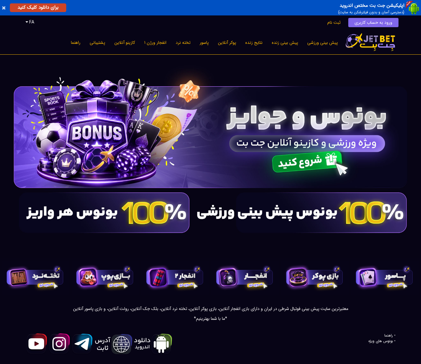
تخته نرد (183, 42)
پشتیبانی (97, 42)
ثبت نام (334, 22)
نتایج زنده (254, 42)
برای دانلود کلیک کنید (38, 7)
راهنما (75, 42)
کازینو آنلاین (124, 42)
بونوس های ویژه (380, 341)
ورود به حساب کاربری (373, 22)
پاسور (204, 42)
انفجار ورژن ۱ (155, 42)
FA (31, 22)
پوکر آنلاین (227, 42)
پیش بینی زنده (285, 42)
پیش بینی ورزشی (322, 42)
